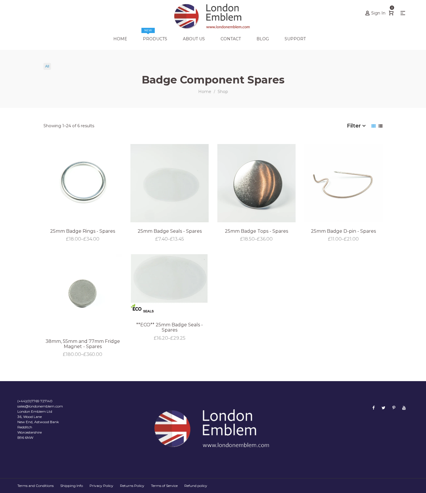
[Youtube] (404, 407)
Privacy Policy (101, 485)
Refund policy (195, 485)
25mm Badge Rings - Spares (82, 231)
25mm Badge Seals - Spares (170, 231)
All (47, 66)
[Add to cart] (391, 208)
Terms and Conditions (35, 485)
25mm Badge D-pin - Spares (343, 231)
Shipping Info (71, 485)
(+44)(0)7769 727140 (34, 401)
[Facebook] (373, 407)
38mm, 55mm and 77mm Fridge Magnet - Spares (82, 344)
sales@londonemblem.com (40, 406)
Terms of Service (164, 485)
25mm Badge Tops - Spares (256, 231)
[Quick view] (391, 193)
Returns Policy (132, 485)
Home (204, 91)
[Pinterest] (393, 407)
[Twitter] (383, 407)
